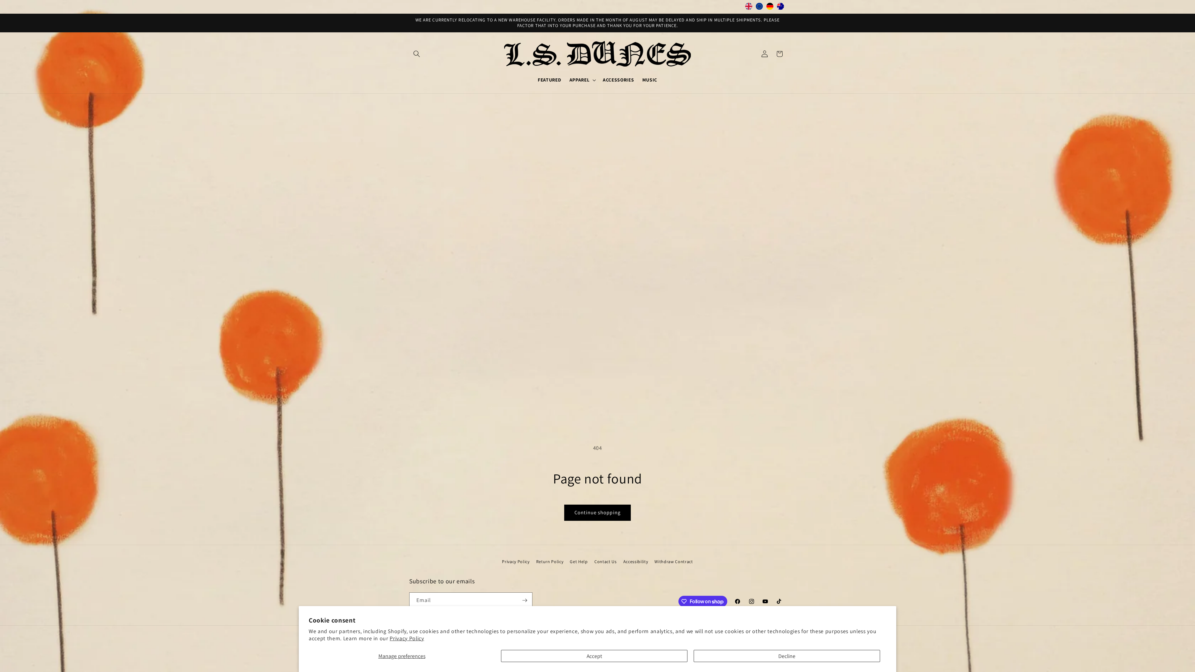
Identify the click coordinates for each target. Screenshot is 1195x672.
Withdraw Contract (673, 561)
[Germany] (770, 8)
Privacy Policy (407, 638)
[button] (416, 53)
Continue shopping (597, 512)
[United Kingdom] (748, 8)
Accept (594, 656)
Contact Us (605, 561)
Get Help (579, 561)
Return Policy (550, 561)
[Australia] (780, 8)
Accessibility (635, 561)
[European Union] (759, 8)
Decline (786, 656)
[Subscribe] (524, 600)
